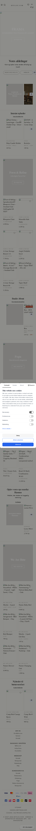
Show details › (6, 428)
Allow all (18, 444)
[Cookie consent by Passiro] (31, 385)
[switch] (31, 412)
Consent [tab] (6, 385)
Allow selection (18, 440)
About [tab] (22, 385)
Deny (18, 435)
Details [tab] (15, 385)
